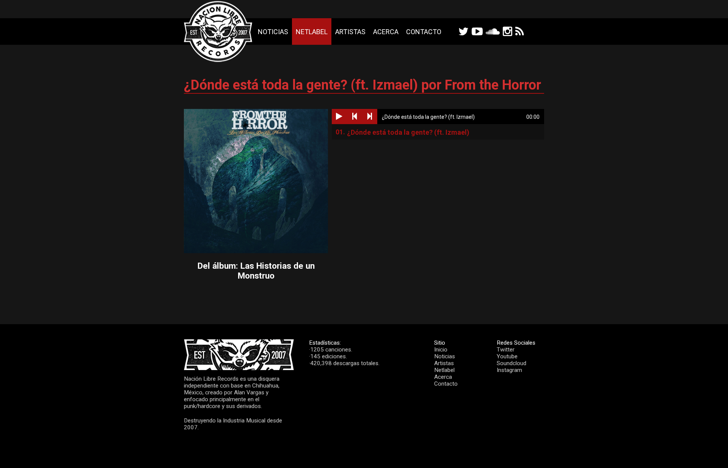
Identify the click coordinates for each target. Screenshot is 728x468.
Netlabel (312, 32)
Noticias (273, 32)
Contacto (423, 32)
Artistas (350, 32)
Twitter (506, 349)
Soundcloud (511, 363)
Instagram (509, 370)
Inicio (440, 349)
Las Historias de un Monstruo (276, 270)
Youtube (507, 356)
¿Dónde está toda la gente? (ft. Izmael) (408, 132)
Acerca (386, 32)
